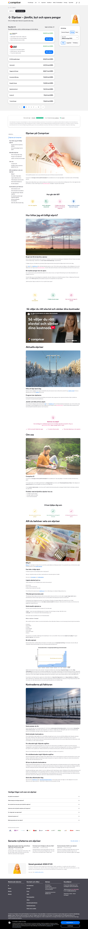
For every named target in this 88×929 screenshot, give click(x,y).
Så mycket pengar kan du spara (17, 149)
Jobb (28, 894)
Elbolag (9, 891)
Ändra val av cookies (31, 908)
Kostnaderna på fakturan (16, 186)
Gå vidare (49, 39)
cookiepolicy (48, 925)
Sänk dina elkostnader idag (17, 202)
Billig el (27, 565)
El (10, 7)
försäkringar (76, 913)
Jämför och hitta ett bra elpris (18, 158)
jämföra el (35, 266)
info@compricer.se (71, 890)
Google (43, 924)
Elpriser (10, 894)
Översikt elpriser (20, 11)
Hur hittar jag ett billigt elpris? (15, 141)
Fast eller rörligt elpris (16, 175)
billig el (37, 392)
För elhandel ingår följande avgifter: (17, 193)
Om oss (11, 161)
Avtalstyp (63, 28)
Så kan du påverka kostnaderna (15, 200)
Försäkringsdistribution (32, 902)
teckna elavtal (38, 566)
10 (38, 107)
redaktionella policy (39, 872)
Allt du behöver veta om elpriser (16, 171)
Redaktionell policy (31, 905)
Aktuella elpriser (13, 152)
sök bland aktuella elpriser (46, 779)
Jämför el (11, 11)
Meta (41, 924)
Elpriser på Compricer (15, 137)
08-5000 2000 (46, 183)
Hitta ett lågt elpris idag (16, 154)
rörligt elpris (41, 577)
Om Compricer (30, 885)
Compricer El (14, 163)
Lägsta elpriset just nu (16, 177)
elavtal (9, 915)
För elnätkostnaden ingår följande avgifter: (16, 197)
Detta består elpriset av (16, 181)
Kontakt (28, 888)
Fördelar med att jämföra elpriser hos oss (17, 166)
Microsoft (54, 924)
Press (28, 891)
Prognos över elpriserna (16, 156)
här (29, 266)
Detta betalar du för (15, 188)
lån (14, 915)
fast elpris (33, 577)
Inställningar (70, 925)
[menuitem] (14, 2)
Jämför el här (71, 390)
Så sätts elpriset (14, 183)
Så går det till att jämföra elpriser (17, 145)
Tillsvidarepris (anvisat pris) (17, 179)
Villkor (28, 899)
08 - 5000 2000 (75, 889)
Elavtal (9, 888)
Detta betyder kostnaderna (17, 190)
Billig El (12, 174)
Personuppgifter (30, 897)
